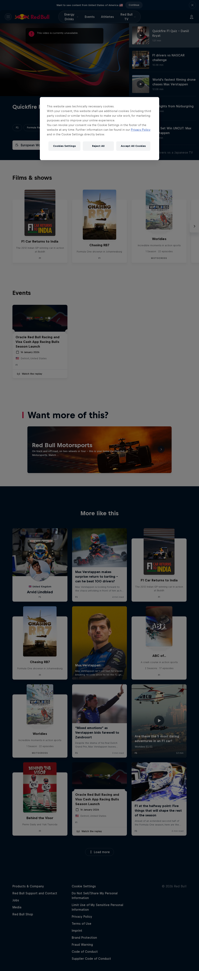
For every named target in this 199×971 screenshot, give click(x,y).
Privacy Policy (140, 129)
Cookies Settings (64, 146)
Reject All (98, 146)
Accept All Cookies (133, 146)
